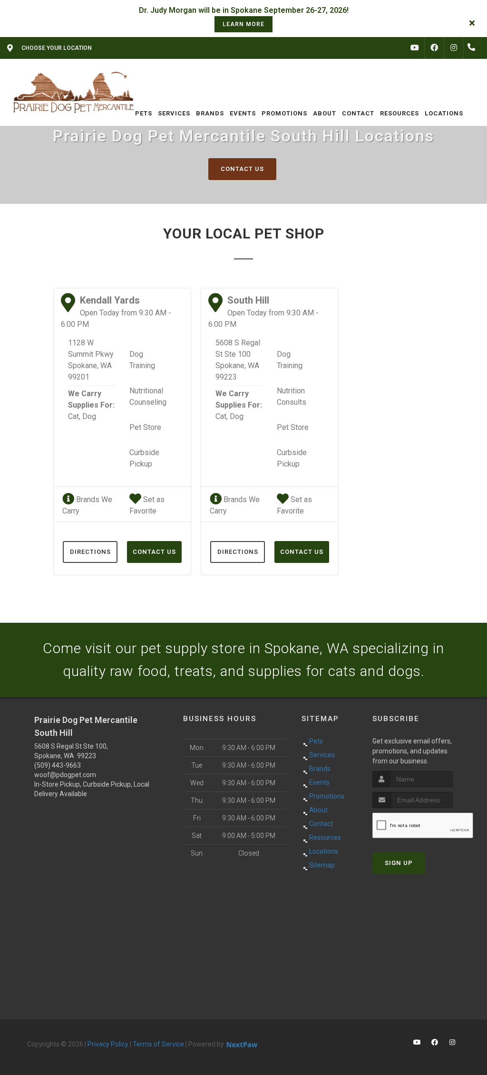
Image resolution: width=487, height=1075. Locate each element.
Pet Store (145, 427)
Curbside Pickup (144, 458)
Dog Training (142, 360)
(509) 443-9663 (57, 765)
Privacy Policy (108, 1044)
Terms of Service (158, 1044)
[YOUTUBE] (414, 48)
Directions (90, 551)
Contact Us (242, 168)
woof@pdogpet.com (65, 775)
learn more (243, 24)
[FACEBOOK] (434, 48)
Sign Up (399, 862)
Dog (89, 416)
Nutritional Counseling (147, 396)
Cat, (74, 416)
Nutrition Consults (291, 396)
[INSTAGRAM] (453, 48)
